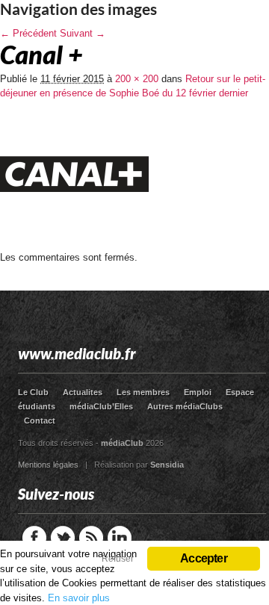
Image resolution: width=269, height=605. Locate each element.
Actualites (82, 392)
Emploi (197, 392)
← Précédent (28, 33)
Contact (39, 420)
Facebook (34, 538)
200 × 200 (136, 78)
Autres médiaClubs (185, 406)
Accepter (203, 558)
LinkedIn (120, 538)
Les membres (143, 392)
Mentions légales (48, 464)
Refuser (118, 558)
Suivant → (82, 33)
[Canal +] (74, 246)
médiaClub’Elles (101, 406)
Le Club (33, 392)
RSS (91, 538)
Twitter (63, 538)
